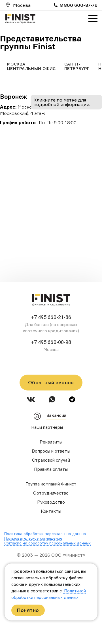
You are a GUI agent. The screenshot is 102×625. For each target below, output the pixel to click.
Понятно (28, 610)
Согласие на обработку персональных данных (47, 543)
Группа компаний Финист (51, 484)
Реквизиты (51, 442)
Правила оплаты (51, 469)
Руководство (51, 502)
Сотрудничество (51, 493)
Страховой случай (51, 460)
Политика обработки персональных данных (45, 533)
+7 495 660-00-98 (51, 342)
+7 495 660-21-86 (51, 317)
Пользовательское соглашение (33, 538)
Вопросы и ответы (51, 451)
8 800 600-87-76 (78, 5)
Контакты (51, 511)
